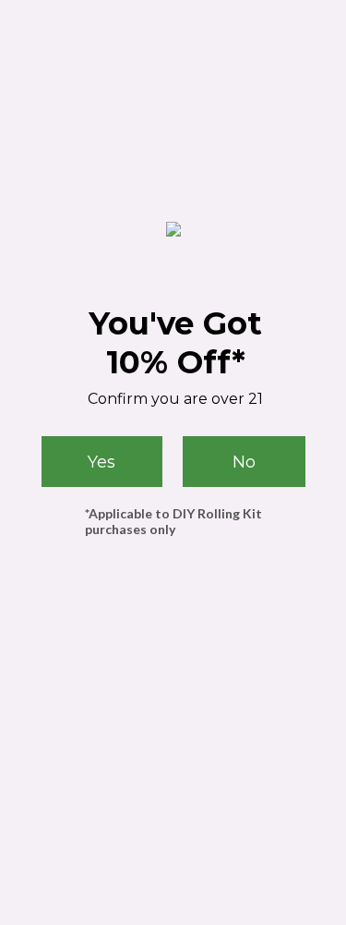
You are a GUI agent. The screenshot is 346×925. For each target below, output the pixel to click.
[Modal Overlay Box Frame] (173, 462)
